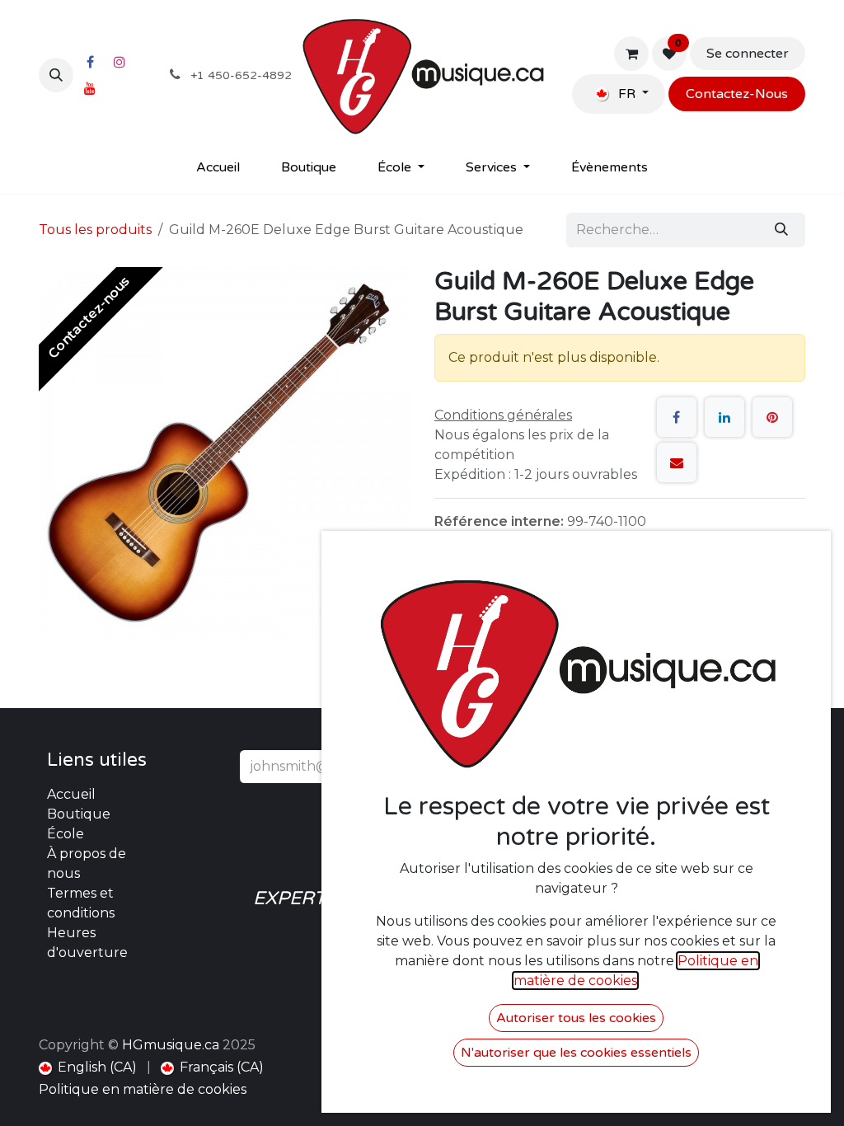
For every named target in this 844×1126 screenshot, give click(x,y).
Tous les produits (95, 229)
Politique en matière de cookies (142, 1089)
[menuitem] (218, 167)
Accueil (71, 794)
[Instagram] (119, 62)
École (65, 834)
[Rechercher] (781, 230)
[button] (56, 75)
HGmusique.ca (170, 1045)
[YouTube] (90, 88)
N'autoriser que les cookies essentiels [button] (576, 1052)
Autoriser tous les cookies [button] (576, 1018)
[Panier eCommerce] (631, 53)
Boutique (78, 814)
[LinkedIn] (724, 417)
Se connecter (747, 53)
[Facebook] (90, 62)
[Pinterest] (772, 417)
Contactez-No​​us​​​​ (737, 94)
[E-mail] (676, 462)
